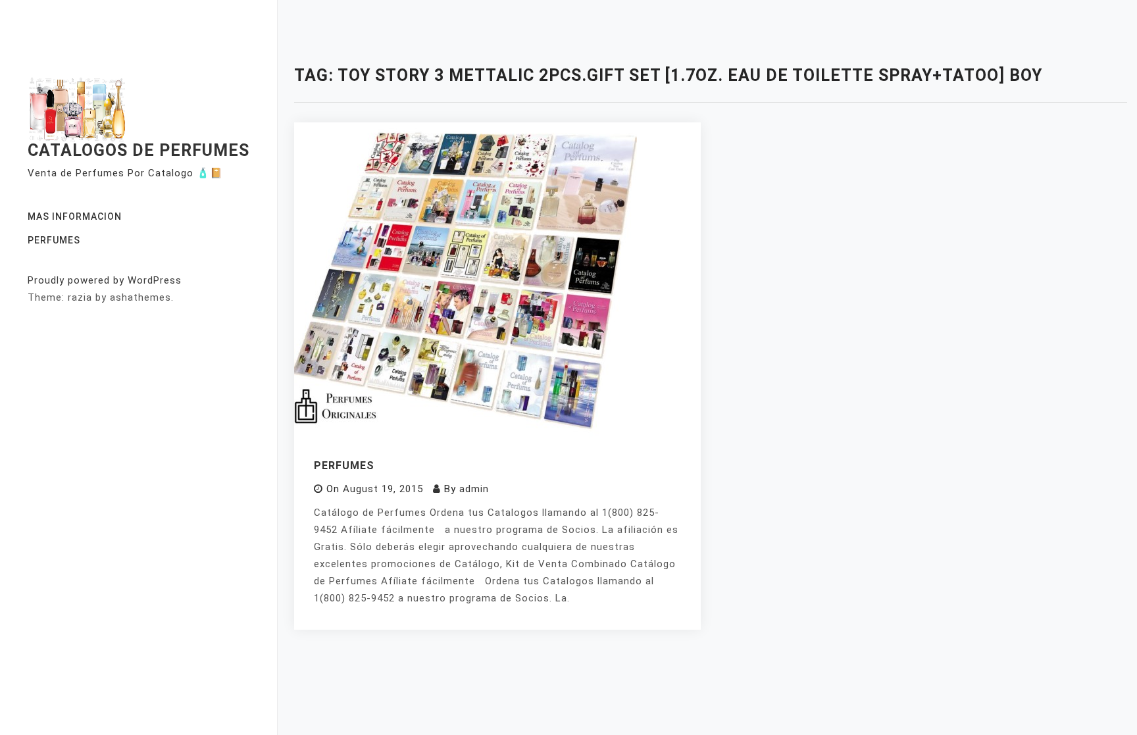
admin (474, 489)
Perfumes (54, 240)
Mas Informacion (75, 216)
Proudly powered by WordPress (105, 280)
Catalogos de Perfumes (138, 150)
